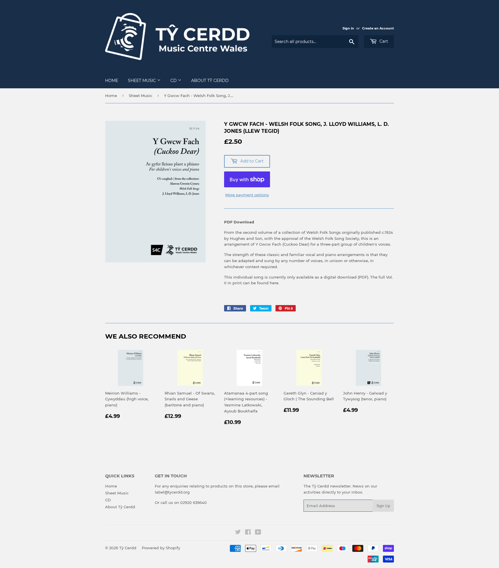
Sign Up (383, 506)
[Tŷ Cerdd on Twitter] (238, 532)
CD (174, 80)
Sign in (348, 28)
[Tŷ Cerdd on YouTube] (258, 532)
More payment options (247, 195)
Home (111, 80)
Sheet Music (142, 80)
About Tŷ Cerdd (210, 80)
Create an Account (378, 28)
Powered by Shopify (161, 547)
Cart (383, 41)
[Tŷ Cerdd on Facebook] (248, 532)
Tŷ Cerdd (127, 547)
